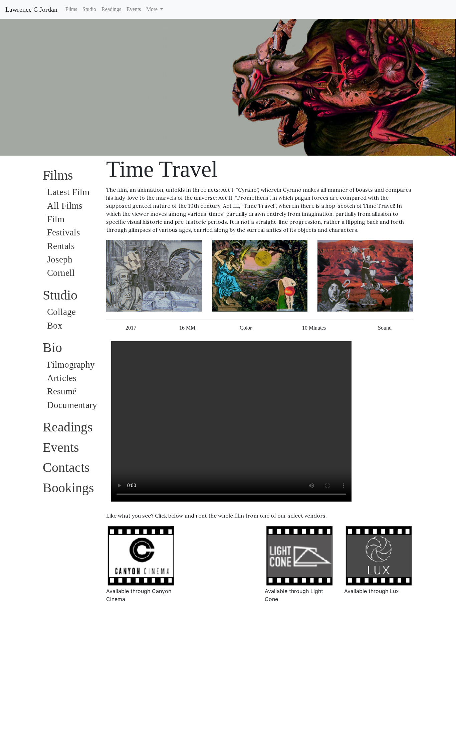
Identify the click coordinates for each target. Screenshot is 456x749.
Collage (61, 312)
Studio (89, 9)
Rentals (61, 246)
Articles (61, 378)
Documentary (72, 405)
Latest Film (68, 192)
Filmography (71, 365)
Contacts (66, 467)
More (152, 9)
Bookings (68, 487)
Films (71, 9)
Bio (52, 347)
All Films (64, 206)
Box (54, 326)
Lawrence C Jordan (31, 9)
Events (134, 9)
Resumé (61, 391)
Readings (111, 9)
